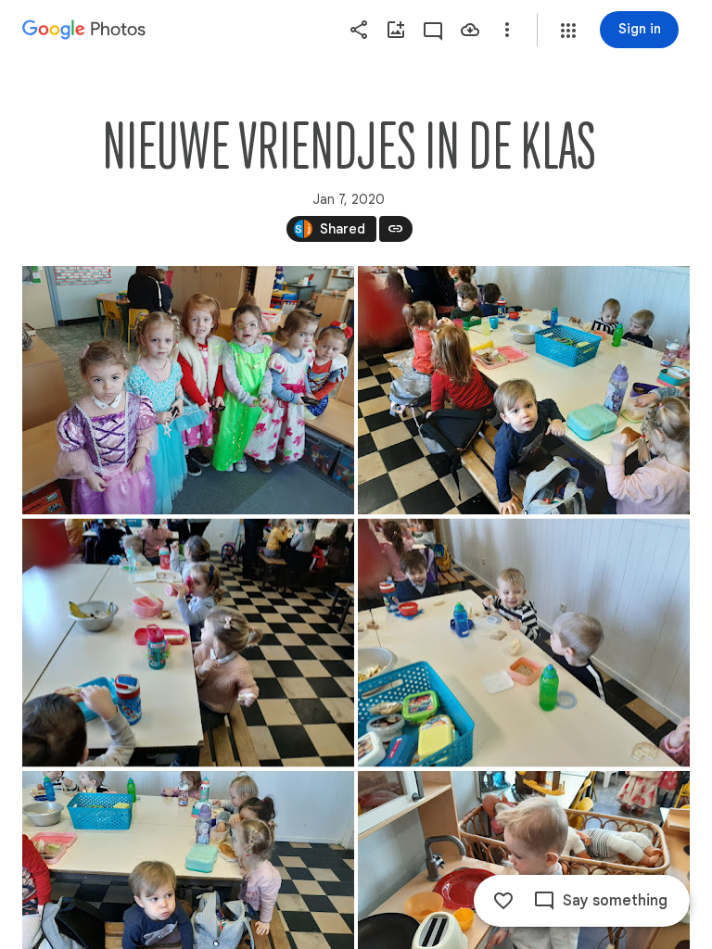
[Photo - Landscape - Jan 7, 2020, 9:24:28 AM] (524, 390)
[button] (568, 30)
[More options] (507, 29)
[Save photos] (470, 29)
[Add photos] (395, 29)
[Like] (503, 900)
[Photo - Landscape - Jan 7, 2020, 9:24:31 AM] (524, 643)
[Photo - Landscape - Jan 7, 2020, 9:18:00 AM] (188, 390)
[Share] (358, 29)
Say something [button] (615, 901)
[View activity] (432, 29)
